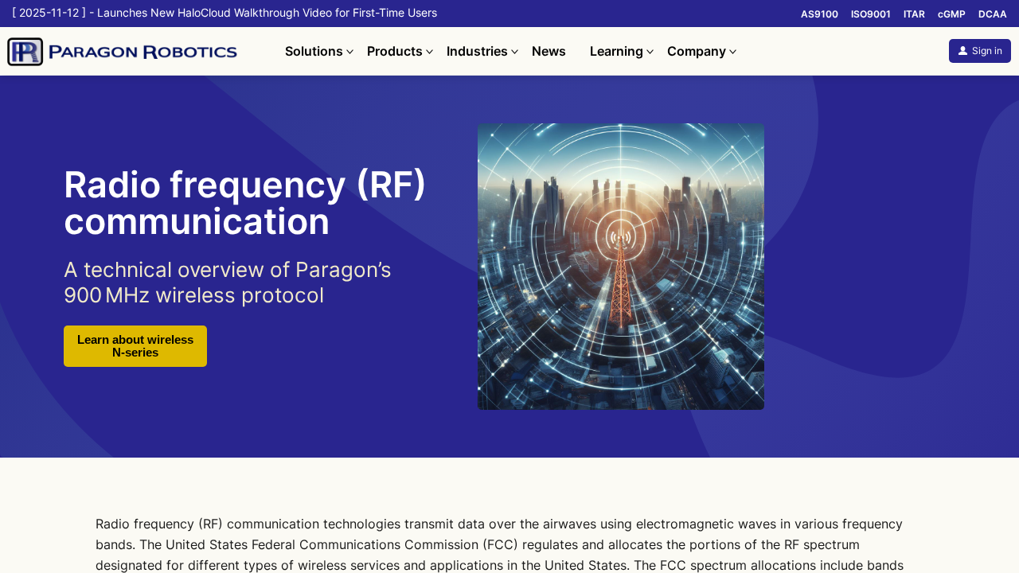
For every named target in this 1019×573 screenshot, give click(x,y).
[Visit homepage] (142, 51)
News (549, 51)
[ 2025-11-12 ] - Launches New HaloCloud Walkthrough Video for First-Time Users (224, 12)
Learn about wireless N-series (135, 346)
